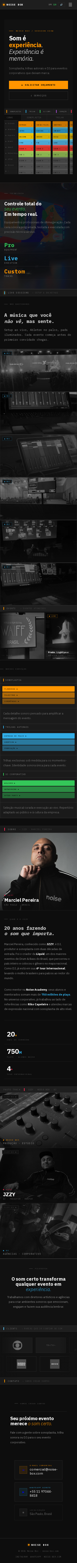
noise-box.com (53, 1557)
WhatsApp (35, 1557)
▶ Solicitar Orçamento (38, 85)
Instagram (22, 1557)
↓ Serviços (39, 95)
